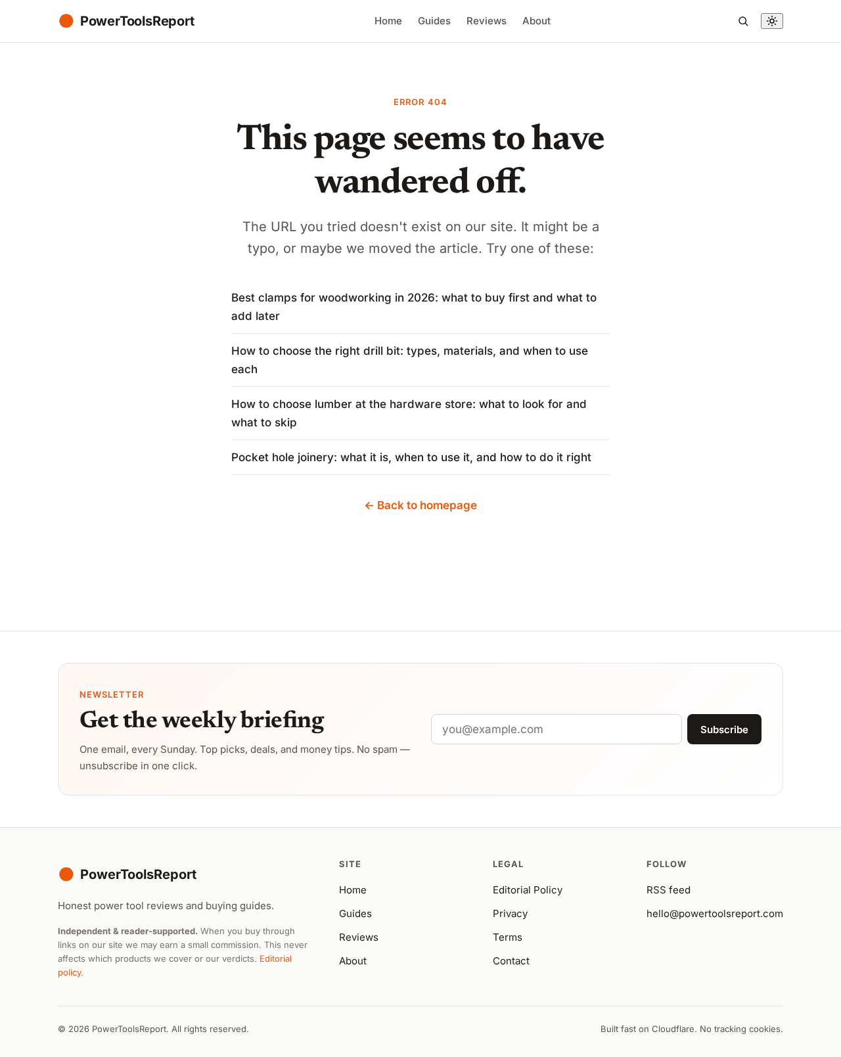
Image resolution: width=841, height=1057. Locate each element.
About (536, 20)
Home (388, 20)
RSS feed (669, 890)
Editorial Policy (527, 890)
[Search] (743, 21)
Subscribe (724, 729)
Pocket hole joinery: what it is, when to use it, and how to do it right (411, 457)
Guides (434, 20)
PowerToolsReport (127, 874)
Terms (507, 937)
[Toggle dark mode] (772, 21)
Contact (511, 961)
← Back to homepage (420, 505)
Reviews (486, 20)
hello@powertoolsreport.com (715, 913)
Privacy (510, 913)
